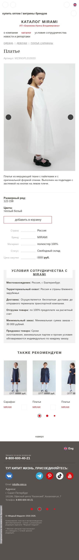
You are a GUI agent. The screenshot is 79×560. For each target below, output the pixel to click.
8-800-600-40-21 (18, 458)
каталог (26, 32)
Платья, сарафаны (42, 43)
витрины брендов (35, 13)
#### (40, 257)
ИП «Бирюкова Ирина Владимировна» (39, 25)
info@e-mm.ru (19, 484)
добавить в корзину (28, 219)
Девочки (22, 43)
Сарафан (9, 401)
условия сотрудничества (50, 32)
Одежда (8, 43)
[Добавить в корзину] (24, 407)
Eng (70, 448)
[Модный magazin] (29, 4)
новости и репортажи (17, 36)
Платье (37, 401)
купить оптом (11, 13)
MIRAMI (8, 407)
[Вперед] (70, 117)
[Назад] (8, 117)
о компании (11, 32)
